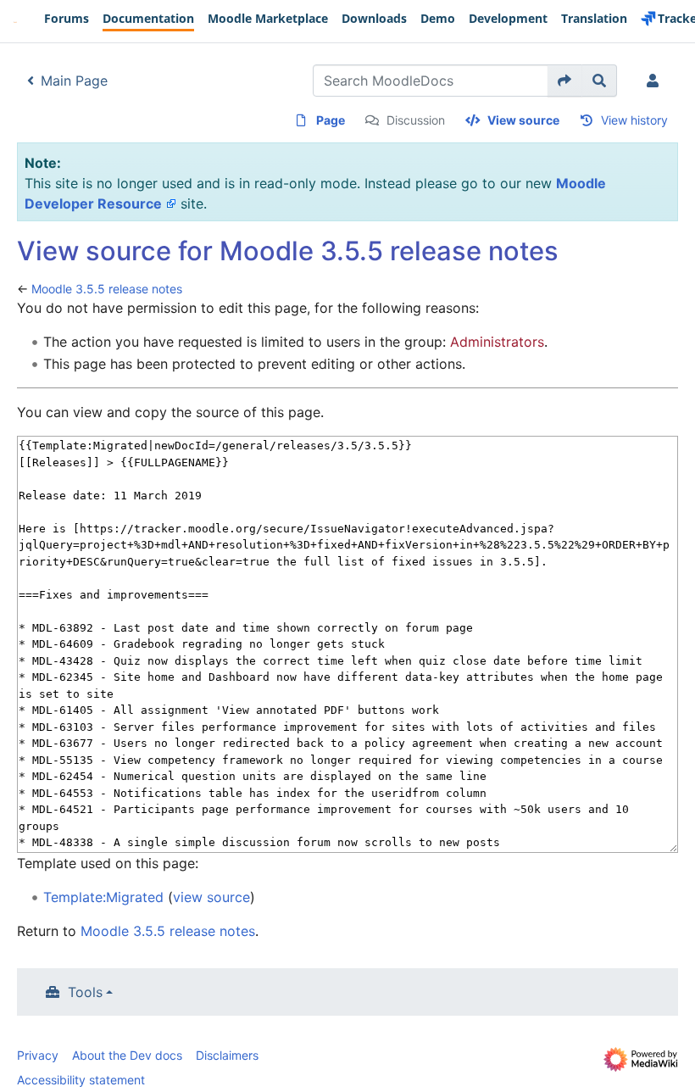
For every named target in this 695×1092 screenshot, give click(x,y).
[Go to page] (565, 80)
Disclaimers (227, 1055)
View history (634, 120)
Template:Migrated (103, 897)
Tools (85, 991)
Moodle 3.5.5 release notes (106, 288)
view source (211, 897)
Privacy (37, 1055)
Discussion (415, 120)
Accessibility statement (81, 1079)
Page (330, 120)
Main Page (74, 80)
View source (523, 120)
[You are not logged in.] (656, 81)
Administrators (497, 341)
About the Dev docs (127, 1055)
